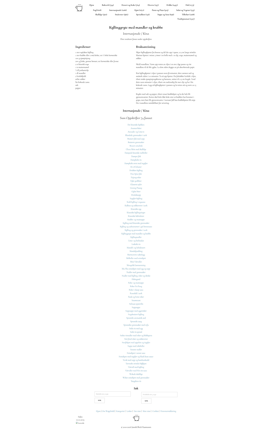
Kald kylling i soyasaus (136, 202)
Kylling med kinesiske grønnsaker (136, 223)
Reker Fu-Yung (136, 286)
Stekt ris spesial (136, 332)
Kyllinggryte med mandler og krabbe (136, 233)
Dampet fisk (136, 156)
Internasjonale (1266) (118, 10)
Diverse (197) (153, 5)
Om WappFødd (108, 411)
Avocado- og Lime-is (136, 132)
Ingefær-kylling (136, 198)
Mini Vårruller (136, 261)
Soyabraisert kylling (136, 314)
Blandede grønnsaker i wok (136, 135)
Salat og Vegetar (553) (185, 10)
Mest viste (146, 411)
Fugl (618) (97, 10)
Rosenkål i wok (136, 293)
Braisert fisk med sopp (136, 139)
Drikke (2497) (172, 5)
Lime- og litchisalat (136, 240)
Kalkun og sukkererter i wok (136, 205)
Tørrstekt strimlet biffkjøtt (136, 363)
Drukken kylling (136, 170)
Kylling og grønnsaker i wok (136, 230)
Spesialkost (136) (142, 14)
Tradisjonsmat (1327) (185, 19)
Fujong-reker (136, 177)
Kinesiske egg (136, 209)
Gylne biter (136, 191)
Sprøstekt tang (136, 321)
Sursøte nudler (136, 349)
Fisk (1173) (190, 5)
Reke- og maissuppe (136, 283)
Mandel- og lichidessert (136, 247)
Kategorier (120, 411)
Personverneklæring (168, 411)
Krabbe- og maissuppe (136, 219)
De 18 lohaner (136, 167)
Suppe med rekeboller (136, 346)
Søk (99, 400)
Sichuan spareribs (136, 304)
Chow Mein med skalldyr (136, 149)
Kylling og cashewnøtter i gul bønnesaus (136, 226)
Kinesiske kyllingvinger (136, 212)
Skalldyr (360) (101, 14)
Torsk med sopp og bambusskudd (136, 360)
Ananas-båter (136, 128)
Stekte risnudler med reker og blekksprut (136, 335)
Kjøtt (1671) (139, 10)
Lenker (129, 411)
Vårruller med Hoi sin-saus (136, 370)
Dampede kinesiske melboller (136, 153)
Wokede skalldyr (136, 374)
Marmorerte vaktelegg (136, 254)
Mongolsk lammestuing (136, 265)
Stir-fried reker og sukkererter (136, 339)
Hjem (91, 5)
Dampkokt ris (136, 160)
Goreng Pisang (136, 188)
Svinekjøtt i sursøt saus (136, 353)
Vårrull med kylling (136, 367)
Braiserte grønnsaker (136, 142)
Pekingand (136, 279)
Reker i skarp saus (136, 290)
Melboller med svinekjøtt (136, 258)
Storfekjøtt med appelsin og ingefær (136, 342)
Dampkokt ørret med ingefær (136, 163)
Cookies (155, 411)
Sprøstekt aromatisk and (136, 318)
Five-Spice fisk (136, 174)
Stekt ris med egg (136, 328)
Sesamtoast (136, 300)
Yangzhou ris (136, 381)
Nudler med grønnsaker (136, 272)
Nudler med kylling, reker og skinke (136, 276)
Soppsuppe (136, 307)
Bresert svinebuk (136, 146)
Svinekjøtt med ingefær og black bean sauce (136, 356)
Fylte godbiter (136, 181)
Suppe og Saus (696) (165, 14)
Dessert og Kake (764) (131, 5)
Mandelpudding (136, 251)
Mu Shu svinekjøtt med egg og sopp (136, 268)
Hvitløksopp (136, 195)
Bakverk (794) (108, 5)
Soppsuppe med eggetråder (136, 311)
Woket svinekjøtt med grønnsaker (136, 377)
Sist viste (137, 411)
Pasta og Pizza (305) (160, 10)
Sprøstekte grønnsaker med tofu (136, 325)
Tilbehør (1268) (188, 14)
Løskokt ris (136, 244)
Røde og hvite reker (136, 297)
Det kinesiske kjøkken (136, 124)
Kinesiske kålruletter (136, 216)
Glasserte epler (136, 184)
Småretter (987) (121, 14)
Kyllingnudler (136, 237)
